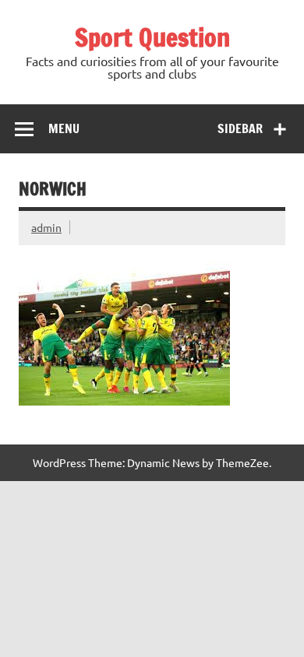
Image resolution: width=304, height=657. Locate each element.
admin (46, 227)
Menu (64, 128)
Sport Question (152, 37)
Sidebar (240, 128)
